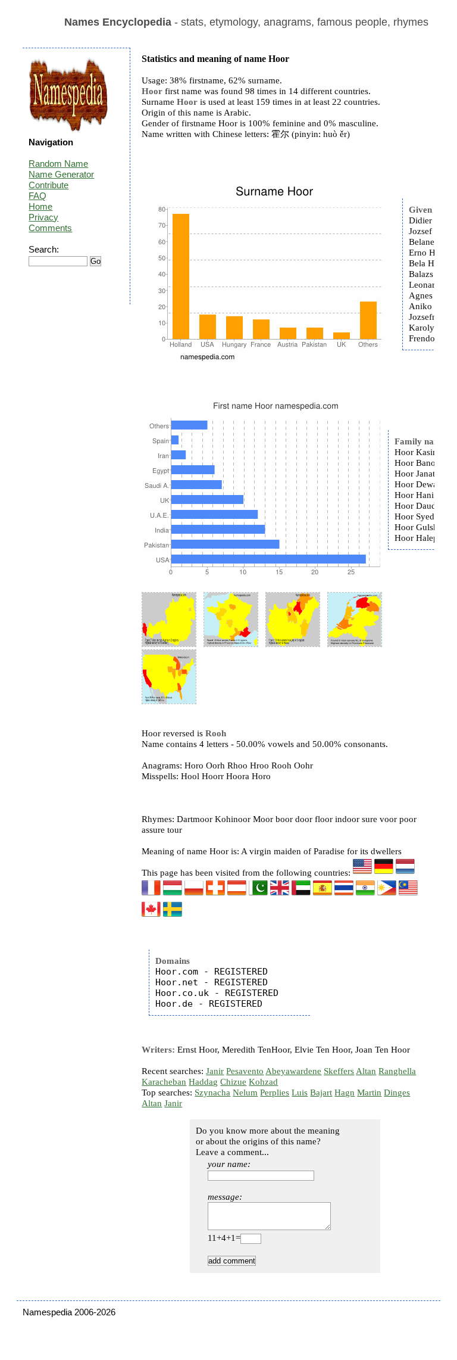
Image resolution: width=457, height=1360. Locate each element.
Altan (366, 1071)
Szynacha (212, 1092)
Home (40, 206)
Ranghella (397, 1071)
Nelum (245, 1092)
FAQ (37, 196)
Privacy (43, 217)
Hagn (344, 1092)
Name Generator (61, 174)
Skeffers (339, 1071)
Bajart (321, 1092)
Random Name (58, 163)
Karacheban (164, 1082)
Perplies (274, 1092)
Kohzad (263, 1082)
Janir (215, 1071)
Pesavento (245, 1071)
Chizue (233, 1082)
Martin (369, 1092)
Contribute (48, 185)
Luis (300, 1092)
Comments (50, 228)
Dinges (397, 1092)
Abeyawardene (293, 1071)
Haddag (203, 1082)
